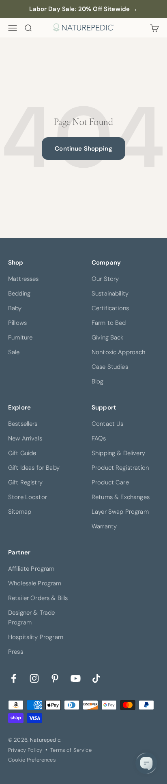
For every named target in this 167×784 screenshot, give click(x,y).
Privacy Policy (25, 750)
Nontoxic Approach (119, 352)
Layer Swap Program (120, 512)
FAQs (99, 438)
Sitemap (19, 512)
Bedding (19, 293)
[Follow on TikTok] (96, 678)
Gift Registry (25, 482)
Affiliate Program (31, 569)
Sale (14, 352)
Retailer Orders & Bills (38, 598)
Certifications (110, 308)
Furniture (20, 337)
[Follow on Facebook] (13, 678)
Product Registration (120, 468)
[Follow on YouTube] (75, 678)
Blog (98, 381)
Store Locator (27, 497)
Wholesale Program (35, 583)
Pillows (17, 323)
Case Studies (110, 367)
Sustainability (110, 293)
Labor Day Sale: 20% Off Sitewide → (83, 9)
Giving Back (108, 337)
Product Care (110, 482)
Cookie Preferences (32, 759)
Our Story (105, 279)
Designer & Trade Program (31, 617)
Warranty (104, 526)
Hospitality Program (35, 637)
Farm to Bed (109, 323)
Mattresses (23, 279)
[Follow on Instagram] (34, 678)
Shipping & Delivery (118, 453)
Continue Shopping (83, 149)
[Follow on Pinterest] (54, 678)
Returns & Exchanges (121, 497)
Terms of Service (70, 750)
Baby (15, 308)
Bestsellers (23, 424)
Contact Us (108, 424)
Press (15, 652)
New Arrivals (25, 438)
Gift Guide (22, 453)
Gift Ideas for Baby (34, 468)
